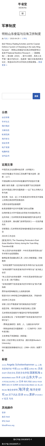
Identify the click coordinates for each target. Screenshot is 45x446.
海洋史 (23, 389)
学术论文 (5, 122)
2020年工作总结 (8, 300)
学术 (18, 377)
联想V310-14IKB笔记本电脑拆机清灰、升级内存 (22, 296)
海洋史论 (5, 139)
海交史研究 (12, 390)
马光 (6, 39)
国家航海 (35, 372)
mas (36, 365)
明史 (30, 382)
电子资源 (5, 147)
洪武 (35, 385)
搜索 (36, 96)
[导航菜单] (23, 13)
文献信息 (5, 130)
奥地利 (13, 377)
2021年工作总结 (8, 236)
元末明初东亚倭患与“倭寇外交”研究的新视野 (20, 313)
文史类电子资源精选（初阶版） (15, 336)
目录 (20, 394)
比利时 (15, 385)
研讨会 (26, 395)
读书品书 (5, 156)
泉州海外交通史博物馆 (26, 385)
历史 (40, 368)
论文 (6, 398)
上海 (40, 365)
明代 (26, 382)
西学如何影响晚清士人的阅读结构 (16, 291)
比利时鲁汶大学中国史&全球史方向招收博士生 (21, 213)
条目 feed (6, 417)
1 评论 (24, 39)
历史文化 (11, 373)
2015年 (4, 365)
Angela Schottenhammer (20, 364)
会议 (18, 369)
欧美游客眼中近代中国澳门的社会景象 (18, 208)
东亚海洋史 (7, 369)
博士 (36, 369)
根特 (4, 385)
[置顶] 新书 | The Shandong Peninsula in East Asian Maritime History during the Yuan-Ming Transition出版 (20, 243)
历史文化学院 (22, 373)
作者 (22, 369)
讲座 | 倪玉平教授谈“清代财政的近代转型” (19, 304)
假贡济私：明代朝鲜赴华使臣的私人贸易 (19, 308)
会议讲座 (5, 117)
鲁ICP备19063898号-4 (22, 439)
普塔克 (34, 382)
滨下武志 (13, 394)
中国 (14, 368)
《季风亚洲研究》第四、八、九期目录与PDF (20, 324)
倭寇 (26, 368)
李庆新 (39, 382)
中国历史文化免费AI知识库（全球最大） (19, 169)
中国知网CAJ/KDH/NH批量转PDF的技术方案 (21, 181)
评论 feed (6, 421)
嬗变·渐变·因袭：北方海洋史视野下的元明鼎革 (21, 185)
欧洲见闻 (5, 134)
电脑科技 (5, 151)
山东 (23, 377)
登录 (4, 412)
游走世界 (5, 143)
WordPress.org (8, 425)
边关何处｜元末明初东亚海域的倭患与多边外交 (21, 217)
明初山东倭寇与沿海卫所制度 (21, 33)
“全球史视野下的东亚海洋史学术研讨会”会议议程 (22, 265)
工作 (16, 382)
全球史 (31, 369)
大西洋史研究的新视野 (11, 204)
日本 (21, 381)
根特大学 (9, 385)
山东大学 (32, 377)
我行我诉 (5, 126)
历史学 (4, 373)
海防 (6, 395)
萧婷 (32, 394)
